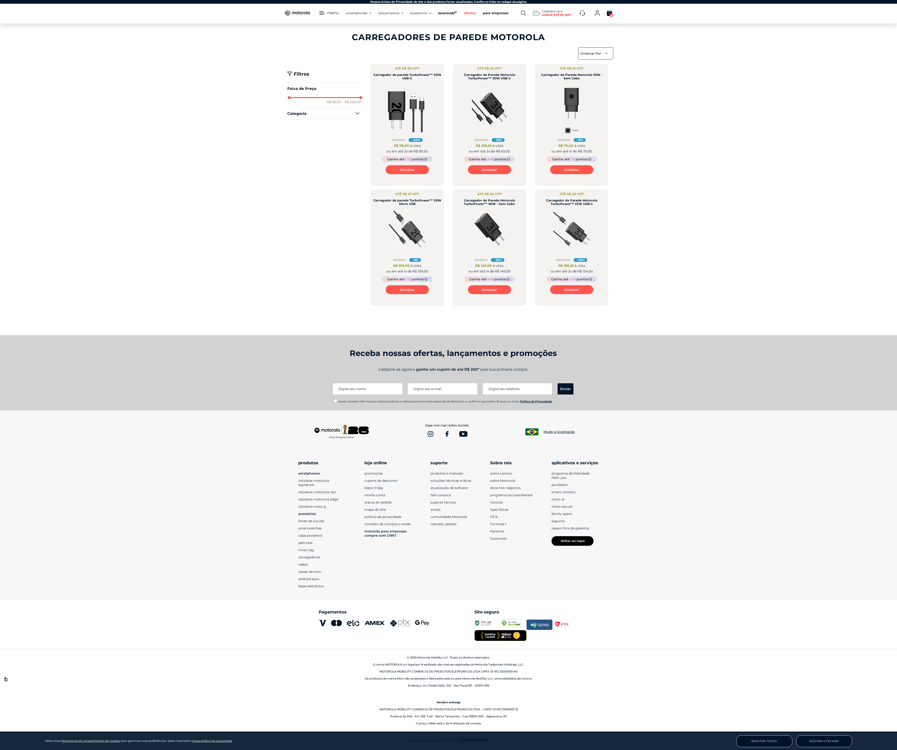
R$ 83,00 (334, 102)
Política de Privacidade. (536, 401)
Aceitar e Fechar (824, 741)
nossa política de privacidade (212, 741)
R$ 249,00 (351, 102)
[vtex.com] (565, 625)
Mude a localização (559, 432)
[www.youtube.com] (463, 434)
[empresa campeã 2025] (500, 636)
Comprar (407, 170)
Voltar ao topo (573, 541)
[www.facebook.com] (447, 434)
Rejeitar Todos (764, 741)
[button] (325, 114)
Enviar (565, 389)
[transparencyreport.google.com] (487, 625)
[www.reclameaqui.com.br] (513, 625)
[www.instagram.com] (430, 434)
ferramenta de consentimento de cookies (91, 741)
